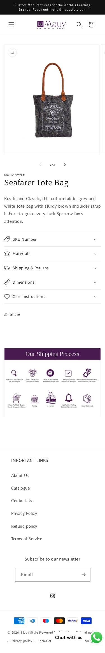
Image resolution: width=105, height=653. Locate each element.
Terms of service (51, 641)
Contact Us (21, 500)
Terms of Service (26, 538)
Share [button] (15, 314)
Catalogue (20, 488)
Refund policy (24, 526)
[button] (11, 24)
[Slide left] (40, 164)
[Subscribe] (84, 575)
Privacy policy (21, 641)
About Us (20, 475)
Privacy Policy (24, 513)
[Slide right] (65, 164)
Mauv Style (29, 632)
